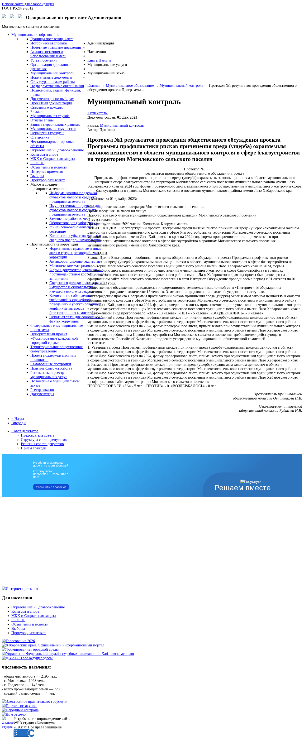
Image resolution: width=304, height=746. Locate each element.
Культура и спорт (25, 611)
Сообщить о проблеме (51, 487)
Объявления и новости (29, 624)
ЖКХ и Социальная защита (33, 616)
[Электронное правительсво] (34, 701)
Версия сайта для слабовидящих (28, 4)
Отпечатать (97, 113)
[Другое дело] (14, 714)
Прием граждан (33, 448)
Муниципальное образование (130, 85)
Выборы (18, 628)
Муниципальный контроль (181, 85)
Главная (93, 85)
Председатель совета (37, 435)
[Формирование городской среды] (30, 649)
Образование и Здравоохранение (38, 607)
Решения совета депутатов (42, 444)
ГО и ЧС (18, 620)
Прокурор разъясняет (28, 633)
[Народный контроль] (20, 710)
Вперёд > (18, 423)
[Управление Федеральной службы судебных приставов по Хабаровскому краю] (68, 654)
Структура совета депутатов (44, 440)
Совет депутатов (24, 431)
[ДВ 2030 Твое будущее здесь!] (27, 658)
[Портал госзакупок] (19, 706)
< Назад (17, 419)
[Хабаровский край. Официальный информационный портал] (53, 645)
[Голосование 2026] (18, 641)
